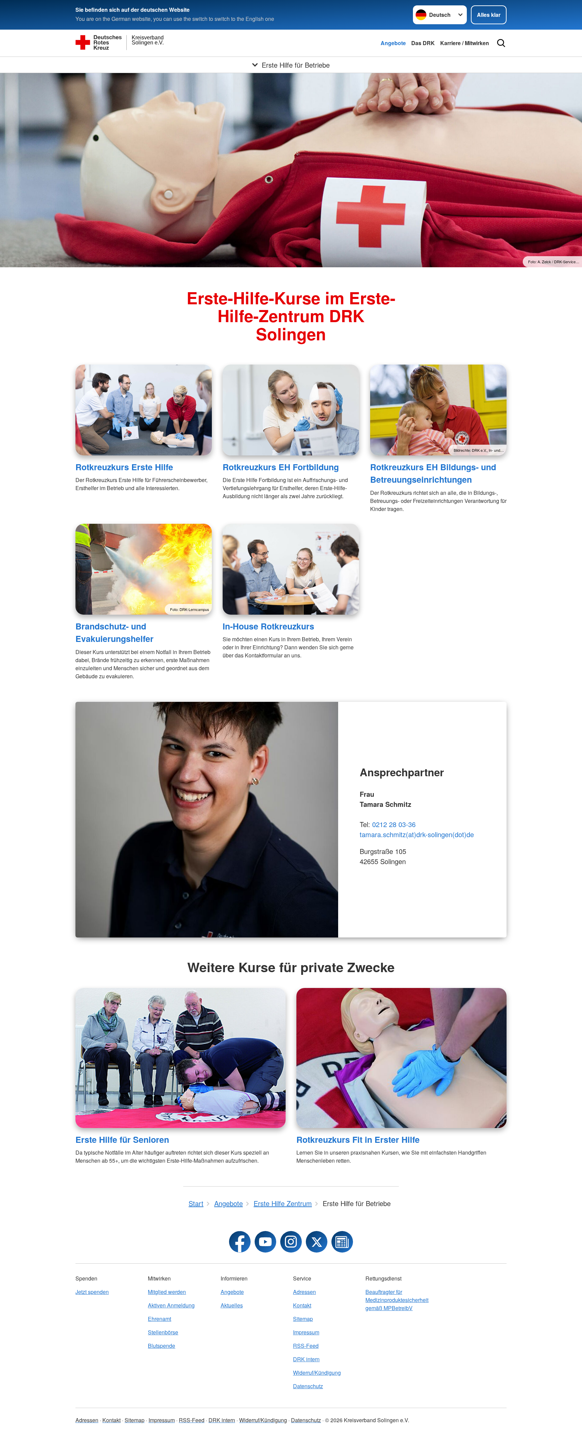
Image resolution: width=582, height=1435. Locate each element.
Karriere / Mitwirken (464, 43)
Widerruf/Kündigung (317, 1372)
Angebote (393, 43)
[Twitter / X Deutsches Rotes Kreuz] (316, 1242)
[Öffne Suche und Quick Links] (501, 43)
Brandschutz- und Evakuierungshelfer (114, 632)
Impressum (306, 1332)
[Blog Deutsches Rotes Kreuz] (342, 1242)
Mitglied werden (167, 1292)
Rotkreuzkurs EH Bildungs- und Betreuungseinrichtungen (433, 473)
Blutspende (161, 1345)
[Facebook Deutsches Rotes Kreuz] (240, 1242)
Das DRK (423, 43)
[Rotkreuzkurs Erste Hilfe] (143, 410)
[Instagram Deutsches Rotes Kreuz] (291, 1242)
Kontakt (302, 1305)
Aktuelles (232, 1305)
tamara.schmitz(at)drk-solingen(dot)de (417, 834)
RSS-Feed (306, 1345)
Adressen (304, 1292)
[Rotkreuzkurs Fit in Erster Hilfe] (401, 1058)
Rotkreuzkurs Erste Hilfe (124, 467)
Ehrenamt (159, 1319)
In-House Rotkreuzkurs (268, 626)
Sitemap (303, 1319)
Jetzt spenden (92, 1292)
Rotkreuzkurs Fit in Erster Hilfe (358, 1139)
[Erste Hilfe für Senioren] (180, 1058)
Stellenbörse (163, 1332)
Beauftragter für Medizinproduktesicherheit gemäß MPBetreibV (396, 1300)
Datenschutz (308, 1386)
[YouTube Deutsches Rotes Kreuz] (265, 1242)
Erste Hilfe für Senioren (122, 1139)
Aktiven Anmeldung (171, 1305)
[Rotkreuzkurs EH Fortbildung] (291, 410)
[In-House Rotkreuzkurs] (291, 569)
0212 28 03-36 (394, 824)
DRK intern (306, 1359)
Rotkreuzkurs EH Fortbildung (281, 467)
